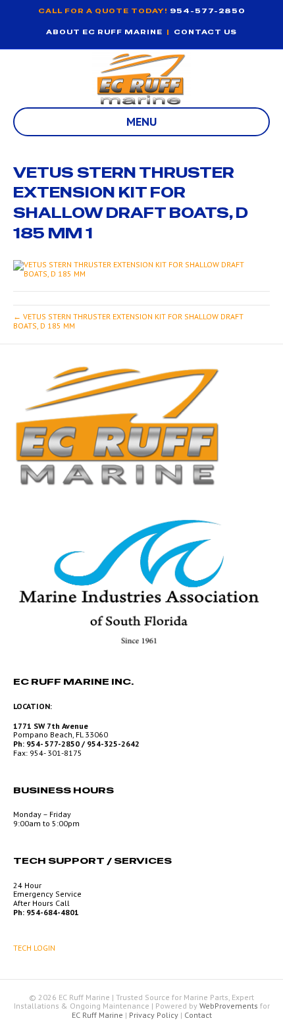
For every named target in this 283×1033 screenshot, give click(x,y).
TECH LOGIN (34, 948)
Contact (198, 1015)
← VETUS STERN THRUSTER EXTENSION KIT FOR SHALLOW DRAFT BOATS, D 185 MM (128, 321)
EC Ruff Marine (97, 1015)
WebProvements (228, 1006)
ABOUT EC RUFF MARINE (104, 32)
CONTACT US (205, 32)
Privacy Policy (153, 1015)
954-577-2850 (207, 11)
